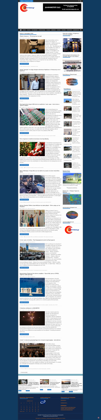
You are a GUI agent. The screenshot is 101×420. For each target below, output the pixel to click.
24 (38, 409)
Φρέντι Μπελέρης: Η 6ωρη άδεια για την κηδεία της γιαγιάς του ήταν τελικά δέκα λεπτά (39, 171)
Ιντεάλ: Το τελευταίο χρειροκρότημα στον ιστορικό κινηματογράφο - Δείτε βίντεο (38, 368)
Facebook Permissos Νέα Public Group (68, 407)
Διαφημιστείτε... (64, 402)
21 (29, 409)
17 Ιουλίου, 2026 (31, 379)
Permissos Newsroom (32, 38)
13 (26, 407)
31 (38, 411)
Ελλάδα (22, 66)
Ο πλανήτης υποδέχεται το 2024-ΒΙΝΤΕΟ (29, 308)
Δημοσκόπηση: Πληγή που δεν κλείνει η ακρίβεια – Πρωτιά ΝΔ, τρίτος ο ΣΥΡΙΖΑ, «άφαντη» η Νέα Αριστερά (39, 274)
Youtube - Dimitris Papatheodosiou (67, 408)
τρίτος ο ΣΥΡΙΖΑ (55, 304)
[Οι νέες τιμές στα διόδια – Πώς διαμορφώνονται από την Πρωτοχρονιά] (32, 244)
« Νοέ (21, 411)
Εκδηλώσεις (27, 390)
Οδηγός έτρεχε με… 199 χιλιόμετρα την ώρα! (31, 36)
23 (35, 409)
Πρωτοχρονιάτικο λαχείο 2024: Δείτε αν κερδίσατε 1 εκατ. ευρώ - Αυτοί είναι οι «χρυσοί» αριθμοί (40, 135)
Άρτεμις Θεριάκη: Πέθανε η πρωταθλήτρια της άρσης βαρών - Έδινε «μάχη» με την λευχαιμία (39, 236)
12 (24, 407)
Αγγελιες (20, 390)
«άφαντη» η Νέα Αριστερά (29, 304)
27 (26, 411)
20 (26, 409)
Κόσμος (22, 202)
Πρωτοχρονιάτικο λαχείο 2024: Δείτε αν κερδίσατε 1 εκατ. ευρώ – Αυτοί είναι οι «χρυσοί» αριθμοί (39, 105)
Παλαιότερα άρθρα (24, 372)
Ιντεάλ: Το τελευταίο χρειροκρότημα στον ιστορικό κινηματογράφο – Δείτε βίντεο (40, 340)
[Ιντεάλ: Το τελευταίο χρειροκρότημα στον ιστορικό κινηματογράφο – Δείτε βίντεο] (32, 344)
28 (29, 411)
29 (32, 411)
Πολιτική (22, 304)
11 (21, 407)
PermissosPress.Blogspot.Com (67, 409)
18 (21, 409)
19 (24, 409)
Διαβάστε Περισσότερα (24, 63)
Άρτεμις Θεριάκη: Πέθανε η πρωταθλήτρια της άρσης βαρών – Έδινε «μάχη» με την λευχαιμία (40, 206)
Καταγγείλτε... (63, 400)
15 (32, 407)
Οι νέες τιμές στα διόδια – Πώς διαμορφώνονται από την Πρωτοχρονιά (37, 240)
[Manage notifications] (98, 418)
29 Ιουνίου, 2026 (74, 379)
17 (38, 407)
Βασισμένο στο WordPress (41, 418)
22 (32, 409)
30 (35, 411)
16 (35, 407)
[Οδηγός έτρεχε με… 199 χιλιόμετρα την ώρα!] (32, 40)
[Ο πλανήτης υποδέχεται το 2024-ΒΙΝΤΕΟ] (32, 312)
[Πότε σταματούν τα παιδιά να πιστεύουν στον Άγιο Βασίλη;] (32, 142)
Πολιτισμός (22, 368)
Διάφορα (22, 167)
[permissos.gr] (20, 29)
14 (29, 407)
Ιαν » (23, 411)
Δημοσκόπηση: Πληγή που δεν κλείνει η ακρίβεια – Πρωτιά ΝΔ (42, 304)
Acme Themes (62, 418)
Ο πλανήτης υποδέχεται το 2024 (30, 336)
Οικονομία (22, 135)
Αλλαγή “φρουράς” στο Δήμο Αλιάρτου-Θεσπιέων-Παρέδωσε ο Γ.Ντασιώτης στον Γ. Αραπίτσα (40, 70)
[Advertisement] (50, 20)
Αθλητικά (22, 236)
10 (38, 406)
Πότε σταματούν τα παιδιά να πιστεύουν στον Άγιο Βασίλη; (34, 139)
